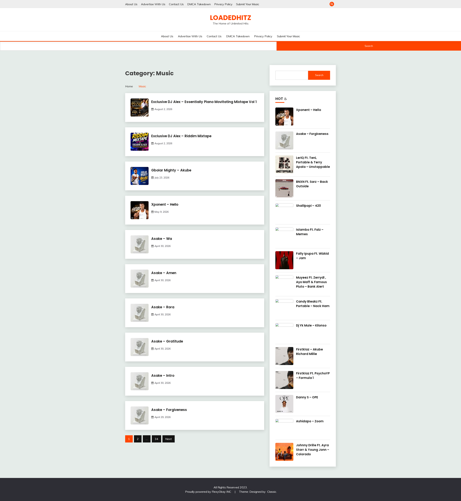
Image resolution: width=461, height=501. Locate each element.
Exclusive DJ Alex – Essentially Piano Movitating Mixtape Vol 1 (204, 101)
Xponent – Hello (164, 204)
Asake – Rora (162, 307)
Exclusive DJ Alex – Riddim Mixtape (181, 136)
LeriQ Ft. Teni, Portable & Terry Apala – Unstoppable (313, 162)
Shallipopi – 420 (308, 205)
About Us (131, 4)
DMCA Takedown (199, 4)
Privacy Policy (223, 4)
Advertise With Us (153, 4)
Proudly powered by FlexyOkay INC (208, 491)
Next (168, 439)
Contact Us (176, 4)
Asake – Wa (161, 238)
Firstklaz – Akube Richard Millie (309, 351)
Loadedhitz (230, 17)
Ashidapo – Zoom (310, 421)
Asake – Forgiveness (169, 409)
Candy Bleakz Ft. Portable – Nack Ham (313, 303)
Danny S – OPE (307, 397)
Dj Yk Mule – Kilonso (311, 325)
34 (156, 439)
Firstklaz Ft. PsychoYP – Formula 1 (313, 375)
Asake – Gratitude (167, 341)
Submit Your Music (247, 4)
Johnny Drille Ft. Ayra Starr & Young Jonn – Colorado (312, 449)
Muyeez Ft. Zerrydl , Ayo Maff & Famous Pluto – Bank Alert (311, 282)
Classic (271, 491)
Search (369, 46)
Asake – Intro (162, 375)
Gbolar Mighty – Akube (171, 170)
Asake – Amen (163, 272)
